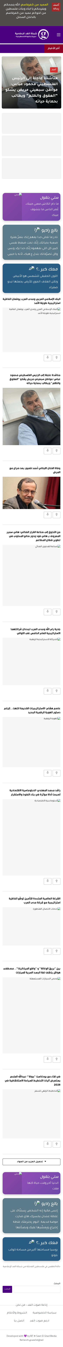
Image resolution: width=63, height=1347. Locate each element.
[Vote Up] (56, 358)
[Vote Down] (47, 358)
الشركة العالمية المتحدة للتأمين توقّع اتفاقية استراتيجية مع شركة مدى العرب (34, 900)
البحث (57, 1284)
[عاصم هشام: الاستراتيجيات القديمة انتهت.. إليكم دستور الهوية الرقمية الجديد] (31, 742)
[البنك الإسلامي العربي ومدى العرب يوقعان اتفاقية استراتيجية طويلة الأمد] (31, 330)
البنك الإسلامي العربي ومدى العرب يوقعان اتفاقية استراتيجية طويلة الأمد (31, 300)
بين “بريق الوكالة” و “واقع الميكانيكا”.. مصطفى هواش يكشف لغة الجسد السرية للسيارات (31, 970)
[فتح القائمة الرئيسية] (58, 34)
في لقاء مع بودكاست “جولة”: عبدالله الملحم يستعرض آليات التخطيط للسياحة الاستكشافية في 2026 (32, 1080)
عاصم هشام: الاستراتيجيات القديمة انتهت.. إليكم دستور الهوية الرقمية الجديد (32, 710)
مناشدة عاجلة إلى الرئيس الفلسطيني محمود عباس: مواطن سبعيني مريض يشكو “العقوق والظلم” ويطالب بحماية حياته (34, 379)
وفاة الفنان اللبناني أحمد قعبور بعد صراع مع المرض (34, 470)
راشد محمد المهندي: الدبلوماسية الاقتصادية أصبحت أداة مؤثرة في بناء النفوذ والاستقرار (34, 792)
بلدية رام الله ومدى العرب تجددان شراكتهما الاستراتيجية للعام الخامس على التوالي (35, 631)
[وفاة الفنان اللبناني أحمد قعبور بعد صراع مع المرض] (31, 493)
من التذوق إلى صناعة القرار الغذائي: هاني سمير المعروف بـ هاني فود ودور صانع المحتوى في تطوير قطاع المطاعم (33, 536)
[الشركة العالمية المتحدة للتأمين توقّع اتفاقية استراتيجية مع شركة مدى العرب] (31, 926)
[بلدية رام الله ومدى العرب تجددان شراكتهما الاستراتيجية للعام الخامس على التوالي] (31, 661)
